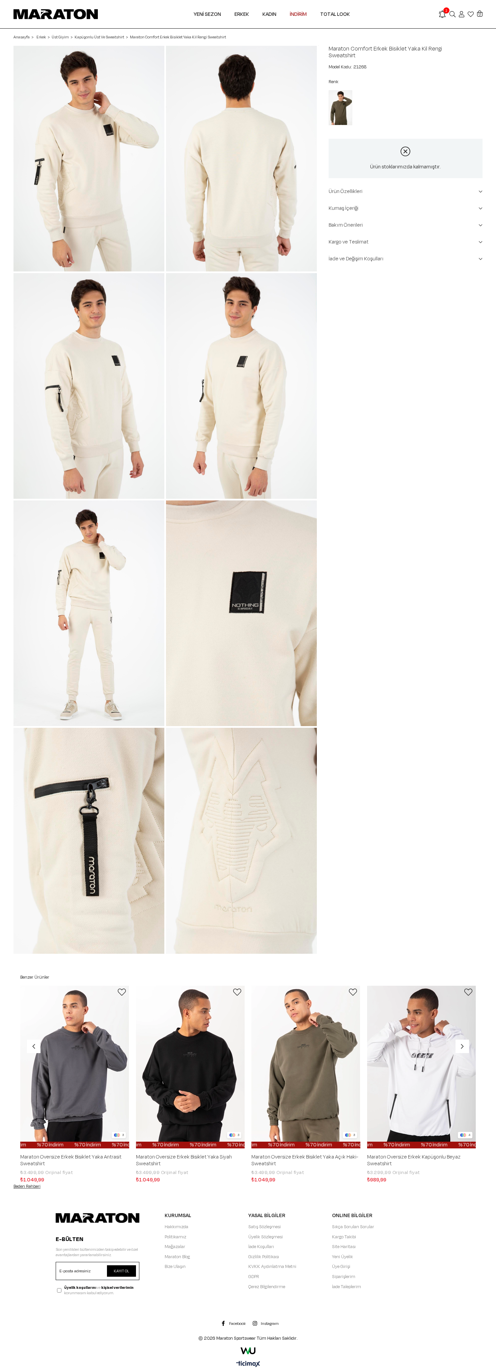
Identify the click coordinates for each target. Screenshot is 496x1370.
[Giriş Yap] (461, 14)
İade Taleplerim (346, 1287)
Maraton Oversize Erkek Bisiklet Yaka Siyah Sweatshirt (184, 1160)
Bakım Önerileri (346, 225)
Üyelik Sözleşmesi (265, 1237)
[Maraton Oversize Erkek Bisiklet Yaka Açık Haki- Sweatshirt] (305, 1067)
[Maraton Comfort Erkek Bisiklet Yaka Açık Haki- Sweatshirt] (342, 107)
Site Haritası (344, 1247)
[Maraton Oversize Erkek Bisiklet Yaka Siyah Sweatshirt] (190, 1067)
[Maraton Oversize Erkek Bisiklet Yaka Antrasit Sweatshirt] (74, 1067)
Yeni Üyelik (342, 1257)
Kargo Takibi (344, 1237)
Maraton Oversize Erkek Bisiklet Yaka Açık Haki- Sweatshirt (304, 1160)
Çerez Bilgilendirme (266, 1287)
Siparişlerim (343, 1277)
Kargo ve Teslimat (348, 242)
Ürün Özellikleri (345, 191)
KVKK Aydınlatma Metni (272, 1267)
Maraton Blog (177, 1257)
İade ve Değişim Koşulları (356, 258)
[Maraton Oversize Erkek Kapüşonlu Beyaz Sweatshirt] (421, 1067)
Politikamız (175, 1237)
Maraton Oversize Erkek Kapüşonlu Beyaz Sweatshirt (414, 1160)
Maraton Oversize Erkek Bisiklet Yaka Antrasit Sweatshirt (70, 1160)
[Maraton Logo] (97, 1218)
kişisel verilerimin (117, 1287)
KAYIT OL (121, 1271)
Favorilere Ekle (122, 992)
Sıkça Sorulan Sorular (353, 1227)
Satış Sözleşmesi (264, 1227)
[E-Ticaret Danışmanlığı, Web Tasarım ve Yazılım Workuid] (248, 1350)
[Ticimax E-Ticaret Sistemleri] (248, 1364)
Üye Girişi (341, 1267)
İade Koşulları (261, 1247)
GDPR (253, 1277)
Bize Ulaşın (175, 1267)
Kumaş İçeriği (343, 208)
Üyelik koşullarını (80, 1287)
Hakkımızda (176, 1227)
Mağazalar (175, 1247)
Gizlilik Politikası (263, 1257)
